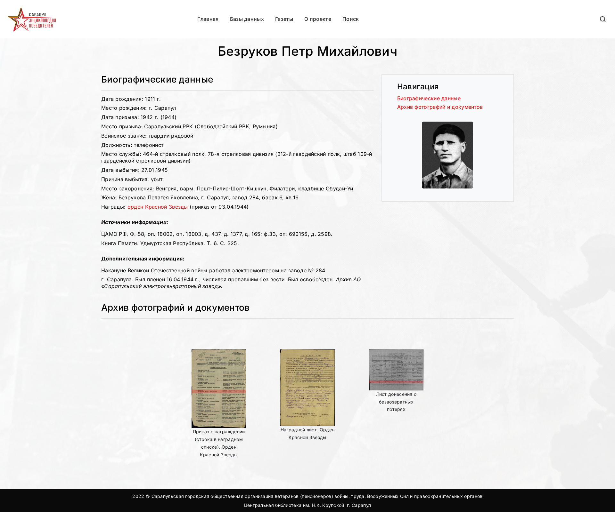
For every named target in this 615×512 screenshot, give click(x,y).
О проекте (317, 19)
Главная (207, 19)
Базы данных (247, 19)
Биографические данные (429, 98)
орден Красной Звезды (157, 207)
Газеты (284, 19)
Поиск (350, 19)
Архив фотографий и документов (440, 107)
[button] (603, 19)
